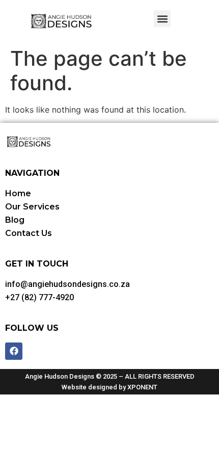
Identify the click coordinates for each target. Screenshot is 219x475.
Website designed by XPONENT (109, 387)
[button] (162, 18)
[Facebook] (13, 351)
